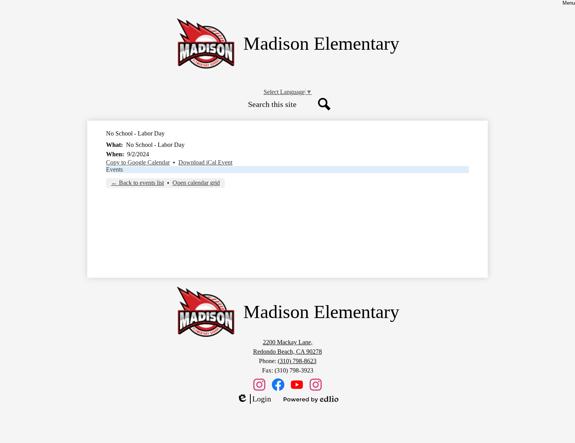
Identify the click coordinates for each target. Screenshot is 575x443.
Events (114, 169)
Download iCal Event (205, 162)
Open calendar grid (196, 182)
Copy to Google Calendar (138, 162)
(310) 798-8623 (297, 361)
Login (254, 399)
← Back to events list (137, 182)
